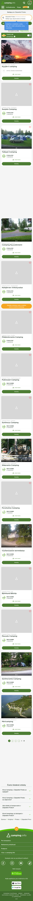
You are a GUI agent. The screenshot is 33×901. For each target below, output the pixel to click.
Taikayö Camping (9, 152)
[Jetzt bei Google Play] (16, 887)
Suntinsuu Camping (10, 422)
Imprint (20, 893)
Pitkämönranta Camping (12, 337)
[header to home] (8, 2)
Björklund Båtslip (9, 593)
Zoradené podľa (13, 31)
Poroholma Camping (11, 508)
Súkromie (26, 893)
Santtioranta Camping (11, 679)
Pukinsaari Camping (10, 380)
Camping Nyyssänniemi (12, 245)
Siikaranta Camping (10, 465)
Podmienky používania (10, 893)
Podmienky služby (25, 895)
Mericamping (7, 721)
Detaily (16, 78)
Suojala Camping (9, 109)
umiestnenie (17, 74)
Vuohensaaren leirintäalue (13, 551)
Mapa (19, 7)
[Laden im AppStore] (16, 883)
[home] (16, 835)
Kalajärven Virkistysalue (12, 287)
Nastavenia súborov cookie (10, 895)
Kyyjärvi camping (9, 66)
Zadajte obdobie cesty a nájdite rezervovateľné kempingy (16, 306)
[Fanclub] (26, 7)
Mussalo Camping (9, 636)
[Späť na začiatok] (16, 829)
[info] (14, 36)
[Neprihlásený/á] (30, 3)
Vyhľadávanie (10, 7)
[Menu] (2, 7)
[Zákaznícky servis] (24, 3)
